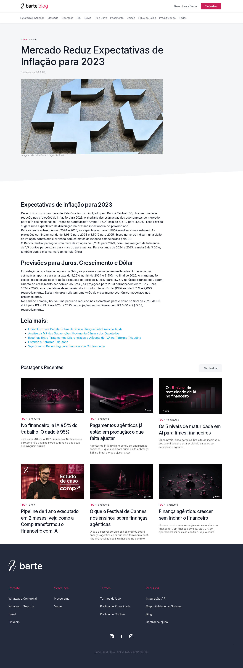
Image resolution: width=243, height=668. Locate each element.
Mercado (53, 17)
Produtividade (167, 17)
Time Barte (100, 17)
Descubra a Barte (185, 6)
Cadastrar (211, 6)
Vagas (58, 606)
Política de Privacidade (115, 606)
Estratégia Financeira (32, 17)
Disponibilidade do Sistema (163, 606)
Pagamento (117, 17)
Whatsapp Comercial (23, 598)
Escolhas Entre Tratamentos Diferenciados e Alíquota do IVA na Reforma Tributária (84, 337)
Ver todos (210, 368)
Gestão (131, 17)
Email (12, 614)
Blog (149, 614)
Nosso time (61, 598)
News (87, 17)
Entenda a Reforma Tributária (48, 342)
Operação (67, 17)
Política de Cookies (112, 614)
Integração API (156, 598)
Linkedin (14, 622)
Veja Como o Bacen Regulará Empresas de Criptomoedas (66, 346)
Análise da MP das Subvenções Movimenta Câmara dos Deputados (73, 333)
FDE (79, 17)
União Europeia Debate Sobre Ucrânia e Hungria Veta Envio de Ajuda (75, 329)
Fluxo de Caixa (147, 17)
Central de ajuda (157, 622)
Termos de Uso (110, 598)
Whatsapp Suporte (21, 606)
